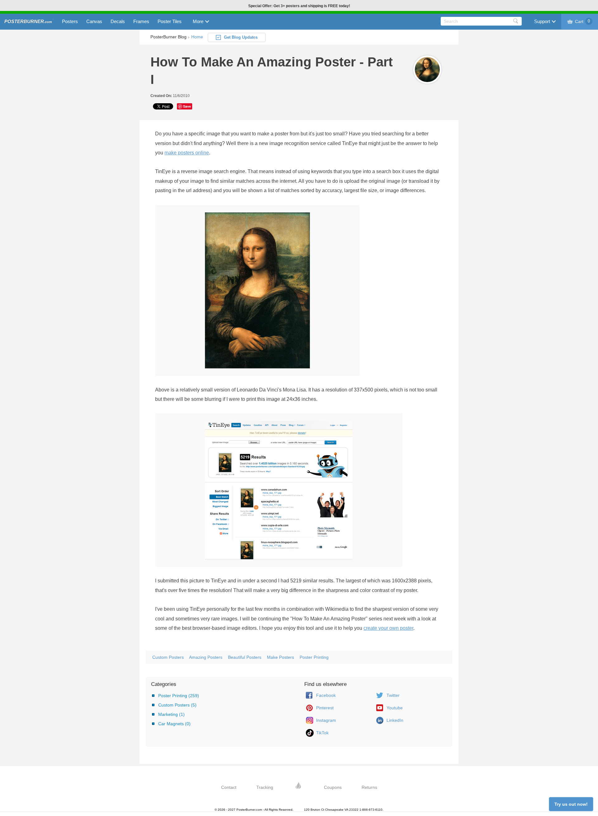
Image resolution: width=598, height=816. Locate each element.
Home (197, 36)
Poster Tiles (170, 21)
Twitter (393, 695)
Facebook (326, 695)
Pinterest (325, 707)
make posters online (186, 152)
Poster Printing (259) (178, 695)
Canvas (94, 21)
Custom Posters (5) (177, 705)
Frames (141, 21)
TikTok (322, 732)
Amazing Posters (205, 657)
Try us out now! (571, 804)
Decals (118, 21)
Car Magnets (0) (174, 723)
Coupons (333, 787)
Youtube (395, 707)
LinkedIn (395, 720)
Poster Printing (314, 657)
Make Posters (280, 657)
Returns (369, 787)
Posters (70, 21)
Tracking (264, 787)
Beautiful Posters (244, 657)
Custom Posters (168, 657)
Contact (228, 787)
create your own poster (388, 628)
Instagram (326, 720)
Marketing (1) (171, 714)
